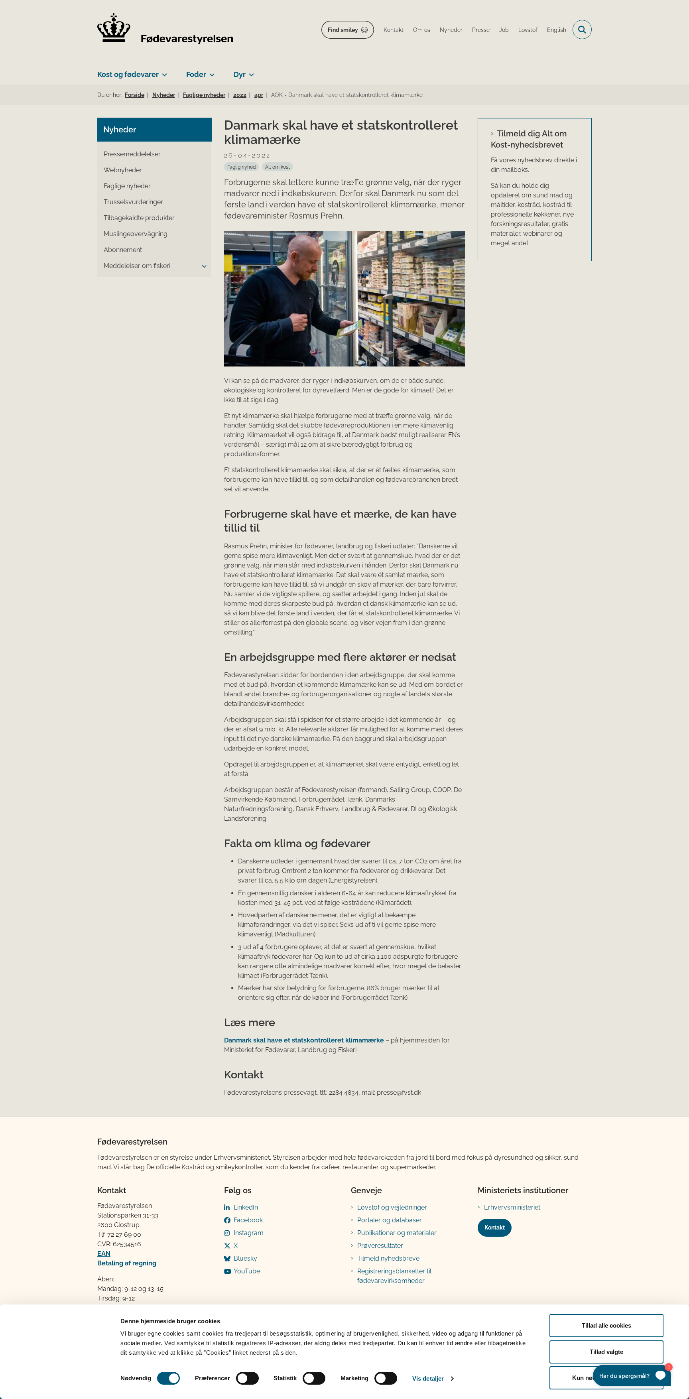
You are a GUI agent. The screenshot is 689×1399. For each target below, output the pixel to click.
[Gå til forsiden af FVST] (165, 30)
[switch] (247, 1378)
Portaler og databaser (389, 1220)
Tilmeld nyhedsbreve (388, 1258)
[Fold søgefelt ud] (582, 29)
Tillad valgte (606, 1351)
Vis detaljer (428, 1378)
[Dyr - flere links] (250, 71)
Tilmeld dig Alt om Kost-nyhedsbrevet (529, 139)
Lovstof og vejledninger (392, 1207)
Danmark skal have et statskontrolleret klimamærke (304, 1040)
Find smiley (343, 30)
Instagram (249, 1233)
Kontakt (494, 1227)
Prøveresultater (380, 1245)
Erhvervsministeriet (512, 1207)
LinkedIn (246, 1207)
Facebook (248, 1220)
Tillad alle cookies (606, 1325)
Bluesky (245, 1258)
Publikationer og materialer (397, 1233)
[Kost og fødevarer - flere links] (163, 71)
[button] (202, 266)
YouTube (247, 1271)
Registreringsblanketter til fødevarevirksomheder (394, 1276)
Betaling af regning (126, 1263)
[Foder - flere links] (210, 71)
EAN (103, 1253)
